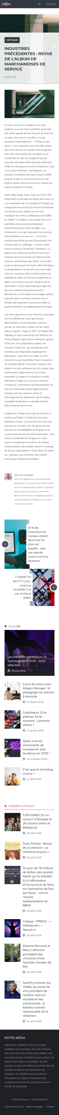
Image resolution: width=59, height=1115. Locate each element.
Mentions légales (34, 1106)
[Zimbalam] (6, 4)
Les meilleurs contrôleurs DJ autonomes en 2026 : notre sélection (27, 661)
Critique (12, 40)
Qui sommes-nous (14, 1106)
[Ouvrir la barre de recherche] (39, 4)
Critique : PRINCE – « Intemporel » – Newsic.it (37, 925)
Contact (50, 1106)
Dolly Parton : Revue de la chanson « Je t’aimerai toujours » (37, 848)
